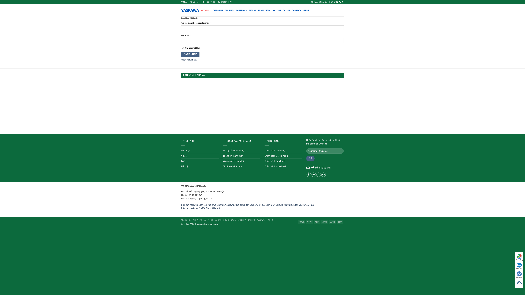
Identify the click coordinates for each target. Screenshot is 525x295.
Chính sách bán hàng (275, 150)
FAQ (183, 161)
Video (184, 156)
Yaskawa (296, 10)
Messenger (519, 277)
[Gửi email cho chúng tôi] (337, 2)
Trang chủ (218, 10)
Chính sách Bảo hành (275, 161)
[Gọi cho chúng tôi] (340, 2)
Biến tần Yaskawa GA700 (193, 208)
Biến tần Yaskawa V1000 (278, 205)
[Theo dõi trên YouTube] (342, 2)
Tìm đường (519, 260)
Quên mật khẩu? (189, 59)
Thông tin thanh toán (233, 156)
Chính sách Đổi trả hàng (276, 156)
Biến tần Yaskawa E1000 (253, 205)
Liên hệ (306, 10)
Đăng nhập (190, 54)
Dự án (261, 10)
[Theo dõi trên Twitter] (335, 2)
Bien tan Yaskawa (207, 205)
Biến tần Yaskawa (189, 205)
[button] (319, 2)
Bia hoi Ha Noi (213, 208)
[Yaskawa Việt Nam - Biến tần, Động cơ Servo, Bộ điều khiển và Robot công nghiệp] (194, 10)
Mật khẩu (188, 35)
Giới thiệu (229, 10)
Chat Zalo (519, 268)
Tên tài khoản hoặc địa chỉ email (198, 23)
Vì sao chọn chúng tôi (233, 161)
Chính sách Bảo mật (232, 166)
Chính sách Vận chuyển (276, 166)
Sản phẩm (240, 10)
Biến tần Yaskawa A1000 (229, 205)
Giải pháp (276, 10)
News (268, 10)
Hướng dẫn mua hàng (233, 150)
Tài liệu (286, 10)
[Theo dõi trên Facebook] (329, 2)
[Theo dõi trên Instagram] (332, 2)
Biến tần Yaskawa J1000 (302, 205)
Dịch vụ (252, 10)
